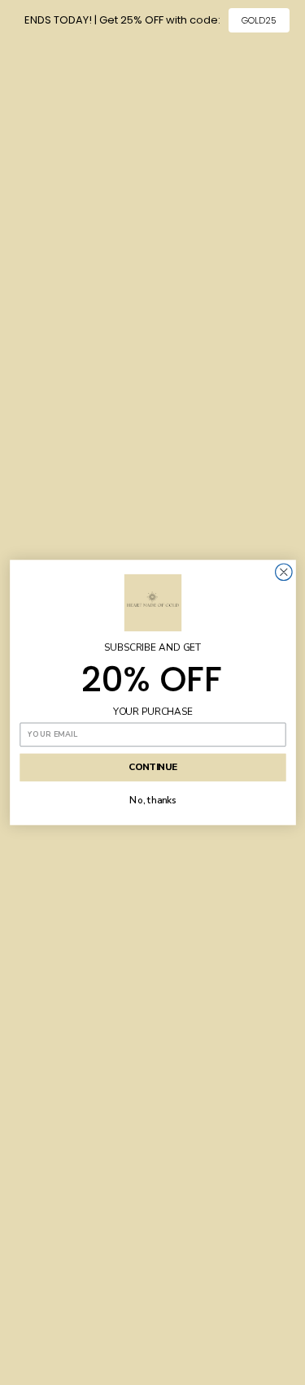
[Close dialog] (283, 572)
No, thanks (152, 800)
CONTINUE (153, 767)
